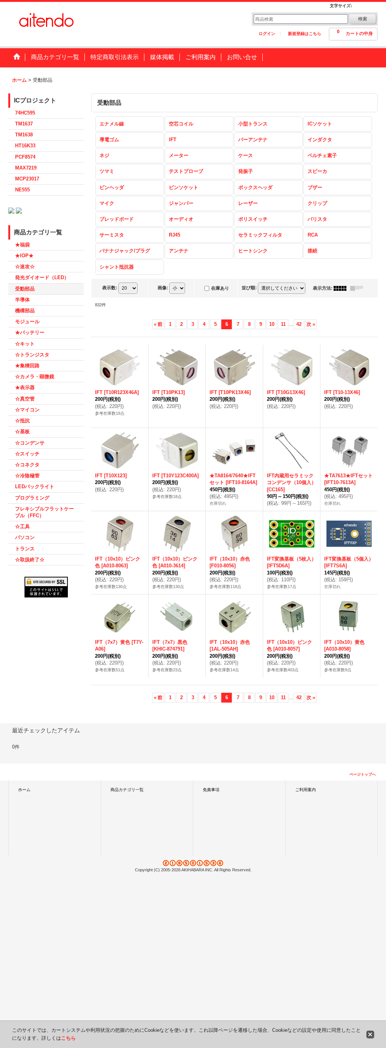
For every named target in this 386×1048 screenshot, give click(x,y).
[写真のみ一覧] (342, 288)
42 (299, 324)
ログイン (267, 33)
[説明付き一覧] (358, 288)
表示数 (109, 287)
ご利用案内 (305, 789)
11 (283, 324)
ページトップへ (362, 774)
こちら (68, 1038)
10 (271, 324)
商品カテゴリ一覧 (127, 789)
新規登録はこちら (304, 33)
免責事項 (211, 789)
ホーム (24, 789)
